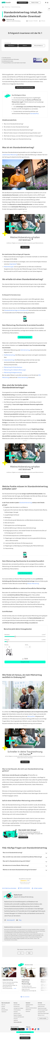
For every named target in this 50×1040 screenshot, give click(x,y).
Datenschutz (28, 1009)
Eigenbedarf (13, 264)
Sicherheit (28, 1011)
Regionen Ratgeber (18, 1015)
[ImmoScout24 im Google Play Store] (21, 1030)
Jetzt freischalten (25, 1037)
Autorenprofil (11, 920)
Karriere (3, 1006)
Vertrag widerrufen (18, 1022)
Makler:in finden (34, 2)
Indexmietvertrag (9, 360)
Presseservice (16, 1006)
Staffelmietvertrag (9, 355)
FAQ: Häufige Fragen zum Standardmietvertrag (17, 139)
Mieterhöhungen (9, 266)
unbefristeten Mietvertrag (9, 155)
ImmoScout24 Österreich (19, 1016)
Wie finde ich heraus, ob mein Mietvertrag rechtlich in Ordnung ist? (23, 136)
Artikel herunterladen (10, 888)
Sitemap (3, 1008)
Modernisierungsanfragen (43, 1013)
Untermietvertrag (23, 377)
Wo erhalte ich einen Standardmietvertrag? (16, 127)
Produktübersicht (41, 1004)
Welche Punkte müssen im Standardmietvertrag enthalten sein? (22, 133)
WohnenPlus (31, 716)
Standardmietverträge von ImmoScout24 (16, 310)
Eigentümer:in (11, 45)
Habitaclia (16, 1020)
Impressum (4, 1011)
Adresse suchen (17, 1013)
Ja (20, 953)
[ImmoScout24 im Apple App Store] (14, 1030)
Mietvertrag (7, 7)
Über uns (3, 1004)
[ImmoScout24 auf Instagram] (30, 1029)
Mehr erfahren (25, 247)
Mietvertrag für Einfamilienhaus (13, 367)
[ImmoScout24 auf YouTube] (33, 1029)
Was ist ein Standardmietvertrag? (13, 124)
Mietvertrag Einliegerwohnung (13, 372)
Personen (6, 644)
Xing (20, 920)
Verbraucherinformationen (31, 1008)
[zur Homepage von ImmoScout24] (6, 3)
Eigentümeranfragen (42, 1008)
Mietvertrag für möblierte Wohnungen (15, 370)
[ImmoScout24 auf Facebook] (27, 1029)
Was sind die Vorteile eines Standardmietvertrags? (18, 130)
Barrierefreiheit (5, 1009)
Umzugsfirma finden (25, 661)
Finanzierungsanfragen (43, 1009)
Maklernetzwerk (41, 1006)
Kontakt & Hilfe (17, 1004)
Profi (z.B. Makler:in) (38, 45)
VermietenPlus (34, 113)
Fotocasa (16, 1018)
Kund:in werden (42, 1018)
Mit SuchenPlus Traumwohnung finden (25, 87)
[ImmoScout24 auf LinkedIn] (38, 1029)
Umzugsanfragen (41, 1011)
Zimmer (26, 644)
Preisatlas (16, 1011)
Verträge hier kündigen (18, 1008)
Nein (29, 953)
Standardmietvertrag (25, 502)
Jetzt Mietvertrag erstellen (25, 337)
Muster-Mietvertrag (33, 583)
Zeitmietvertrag (25, 350)
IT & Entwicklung (17, 1009)
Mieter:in (25, 45)
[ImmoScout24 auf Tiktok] (36, 1029)
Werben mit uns (41, 1015)
